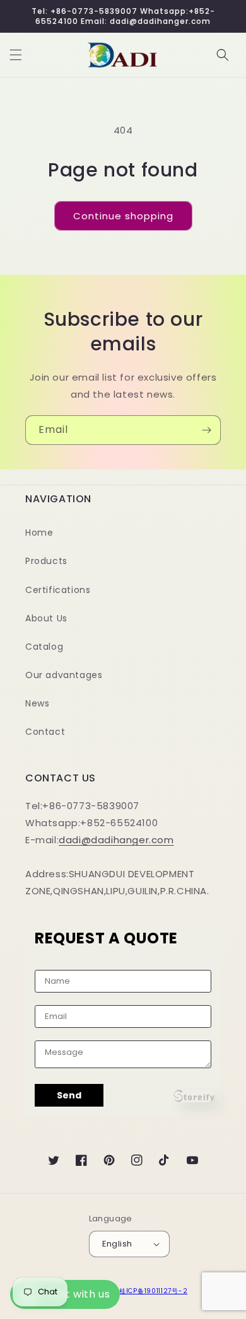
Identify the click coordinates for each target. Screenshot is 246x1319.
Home (39, 532)
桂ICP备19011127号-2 (153, 1291)
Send (69, 1095)
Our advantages (63, 675)
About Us (46, 618)
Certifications (57, 590)
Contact (45, 731)
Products (46, 561)
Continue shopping (123, 215)
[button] (16, 55)
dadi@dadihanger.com (116, 839)
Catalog (44, 646)
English (117, 1244)
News (37, 703)
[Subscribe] (206, 430)
